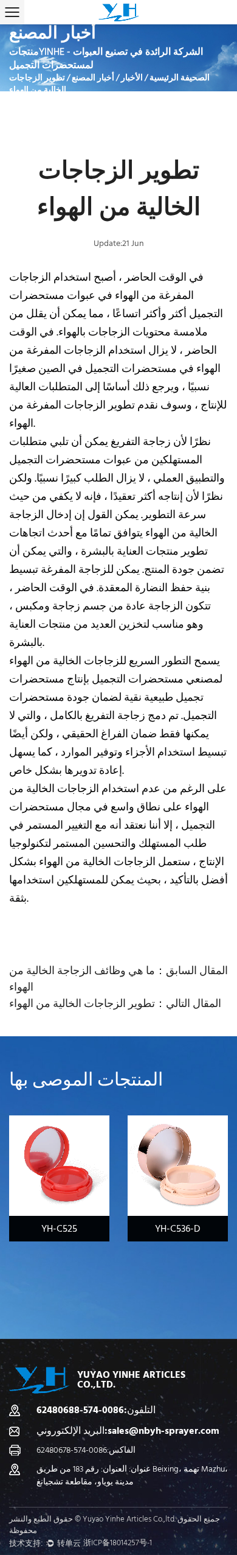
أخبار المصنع (93, 78)
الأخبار (132, 78)
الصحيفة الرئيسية (179, 78)
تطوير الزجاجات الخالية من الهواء (82, 1003)
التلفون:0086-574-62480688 (96, 1410)
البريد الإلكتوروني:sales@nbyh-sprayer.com (127, 1430)
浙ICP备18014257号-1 (117, 1542)
